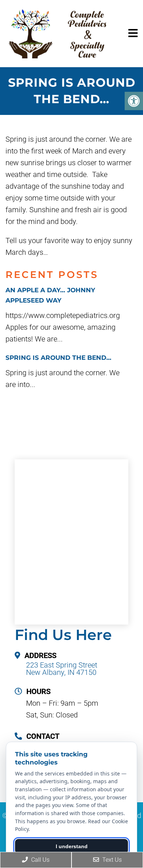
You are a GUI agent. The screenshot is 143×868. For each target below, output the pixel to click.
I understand (72, 846)
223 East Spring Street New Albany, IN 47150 (61, 668)
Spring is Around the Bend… (58, 357)
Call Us (40, 859)
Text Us (111, 859)
